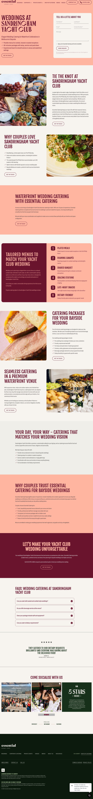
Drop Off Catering (50, 2)
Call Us (22, 762)
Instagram (47, 724)
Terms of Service (77, 762)
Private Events (37, 2)
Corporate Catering (15, 753)
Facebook (58, 724)
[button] (28, 2)
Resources (59, 753)
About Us (50, 753)
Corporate (27, 2)
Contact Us (72, 2)
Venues (63, 2)
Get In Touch (7, 55)
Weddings (20, 2)
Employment (5, 762)
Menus (58, 2)
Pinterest (34, 724)
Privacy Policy (87, 762)
